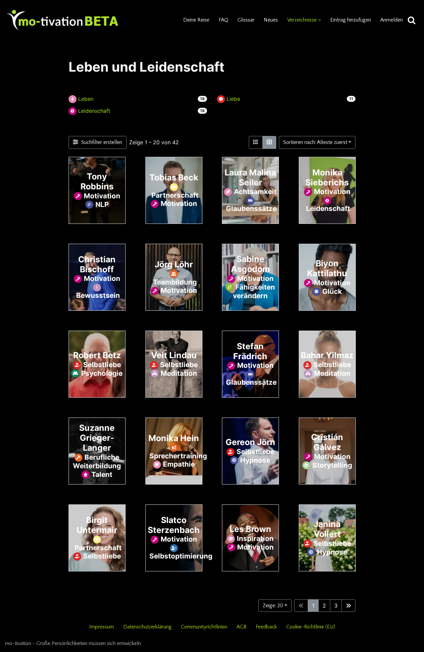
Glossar (246, 20)
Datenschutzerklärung (147, 627)
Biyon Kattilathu (327, 268)
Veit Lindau (173, 355)
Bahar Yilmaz (327, 355)
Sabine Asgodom (250, 264)
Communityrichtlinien (204, 627)
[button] (319, 20)
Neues (271, 20)
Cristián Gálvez (327, 442)
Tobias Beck (173, 177)
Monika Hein (173, 438)
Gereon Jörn (250, 442)
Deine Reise (196, 20)
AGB (241, 627)
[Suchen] (411, 20)
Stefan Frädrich (250, 351)
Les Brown (250, 529)
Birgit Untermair (97, 525)
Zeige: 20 (273, 606)
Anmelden (391, 20)
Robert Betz (97, 355)
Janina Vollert (327, 529)
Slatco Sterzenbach (174, 525)
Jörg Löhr (174, 264)
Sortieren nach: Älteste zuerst (315, 142)
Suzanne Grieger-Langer (97, 438)
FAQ (223, 20)
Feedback (266, 627)
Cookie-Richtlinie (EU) (310, 627)
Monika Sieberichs (327, 177)
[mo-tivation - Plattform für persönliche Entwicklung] (63, 19)
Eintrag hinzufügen (350, 20)
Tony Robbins (97, 181)
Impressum (101, 627)
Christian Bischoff (97, 264)
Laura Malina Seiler (250, 177)
